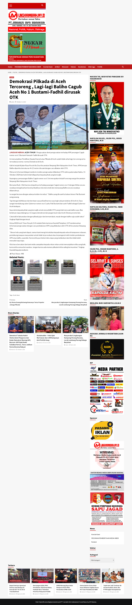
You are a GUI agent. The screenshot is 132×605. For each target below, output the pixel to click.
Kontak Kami (47, 67)
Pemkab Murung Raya (15, 580)
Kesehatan (82, 67)
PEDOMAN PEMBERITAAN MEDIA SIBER (28, 67)
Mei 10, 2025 (73, 345)
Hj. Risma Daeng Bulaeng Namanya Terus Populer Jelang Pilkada (26, 302)
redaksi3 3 (13, 349)
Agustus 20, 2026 (91, 592)
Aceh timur (16, 295)
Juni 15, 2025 (47, 342)
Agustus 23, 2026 (21, 594)
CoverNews (83, 602)
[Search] (123, 67)
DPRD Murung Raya (38, 580)
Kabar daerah (13, 330)
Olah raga (91, 67)
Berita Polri (83, 580)
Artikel (57, 67)
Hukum (73, 67)
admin (12, 102)
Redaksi (94, 542)
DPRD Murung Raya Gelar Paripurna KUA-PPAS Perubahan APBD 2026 (64, 587)
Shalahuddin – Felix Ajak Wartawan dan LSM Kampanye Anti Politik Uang (48, 337)
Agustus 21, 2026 (44, 594)
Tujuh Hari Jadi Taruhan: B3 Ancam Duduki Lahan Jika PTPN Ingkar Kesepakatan (112, 587)
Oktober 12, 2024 (21, 102)
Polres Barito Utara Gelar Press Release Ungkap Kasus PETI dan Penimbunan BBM (89, 587)
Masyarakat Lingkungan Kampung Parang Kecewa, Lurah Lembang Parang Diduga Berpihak (69, 302)
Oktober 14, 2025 (21, 349)
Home (10, 67)
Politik (100, 67)
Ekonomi (65, 67)
